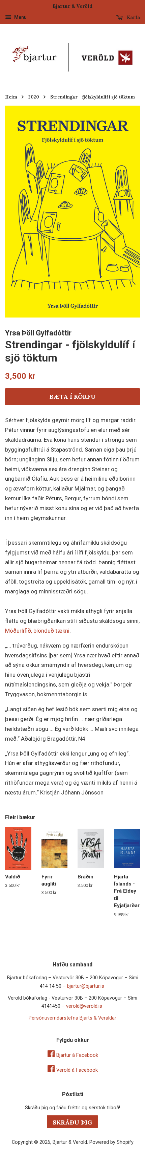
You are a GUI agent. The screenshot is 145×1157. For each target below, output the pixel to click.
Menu (20, 17)
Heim (11, 97)
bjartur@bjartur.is (85, 986)
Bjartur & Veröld (70, 1142)
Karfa (132, 17)
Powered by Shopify (111, 1142)
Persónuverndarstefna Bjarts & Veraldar (72, 1018)
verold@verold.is (84, 1006)
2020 (33, 97)
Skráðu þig (72, 1122)
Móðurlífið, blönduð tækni (37, 630)
